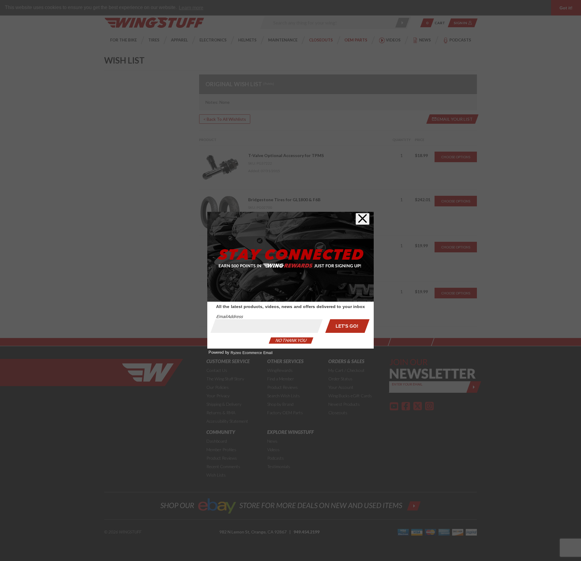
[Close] (362, 219)
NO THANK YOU (291, 340)
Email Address (229, 316)
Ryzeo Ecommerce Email (252, 353)
